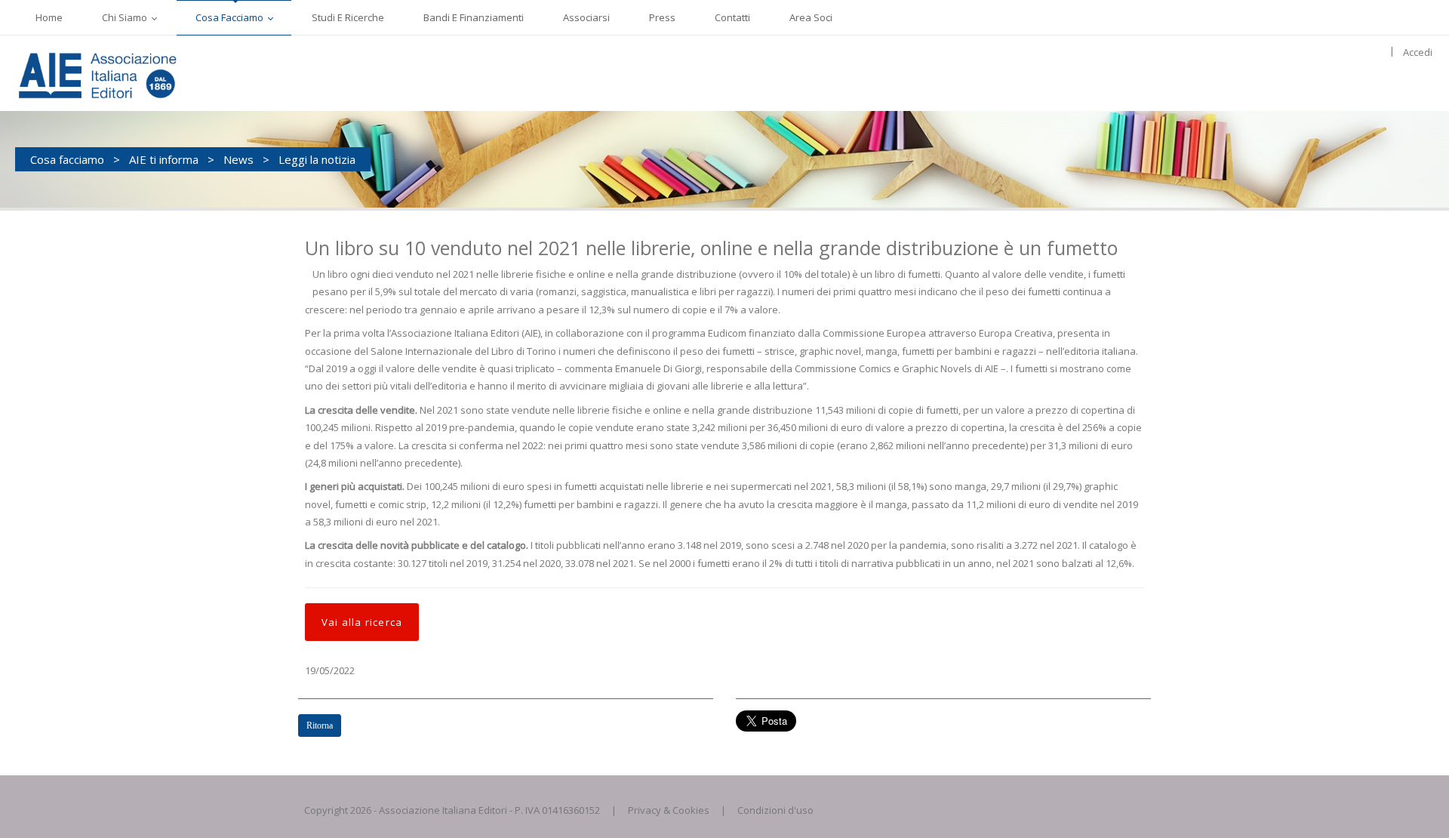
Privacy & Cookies (668, 810)
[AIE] (128, 73)
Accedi (1417, 52)
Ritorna (319, 725)
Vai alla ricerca (361, 622)
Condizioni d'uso (775, 810)
